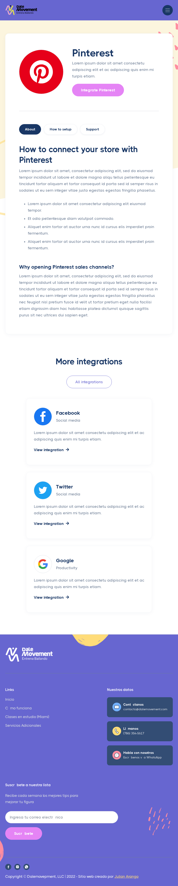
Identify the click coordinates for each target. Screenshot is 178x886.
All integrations (89, 382)
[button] (167, 10)
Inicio (9, 699)
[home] (21, 10)
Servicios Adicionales (23, 725)
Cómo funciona (18, 708)
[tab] (30, 129)
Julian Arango (126, 876)
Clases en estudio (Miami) (27, 717)
